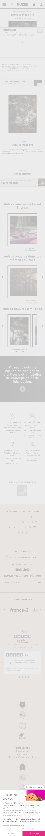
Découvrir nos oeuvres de (16, 182)
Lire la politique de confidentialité (13, 825)
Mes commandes (22, 751)
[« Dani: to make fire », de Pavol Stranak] (22, 490)
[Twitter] (28, 571)
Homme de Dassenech (19, 350)
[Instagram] (20, 571)
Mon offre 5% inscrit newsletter (22, 757)
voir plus (32, 663)
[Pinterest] (24, 571)
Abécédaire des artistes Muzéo (22, 511)
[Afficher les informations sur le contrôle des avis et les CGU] (37, 645)
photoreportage (17, 153)
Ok (39, 582)
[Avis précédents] (2, 662)
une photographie (22, 150)
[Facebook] (17, 571)
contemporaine (8, 151)
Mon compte (22, 754)
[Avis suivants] (43, 662)
